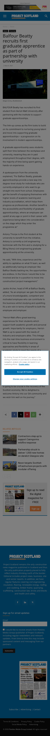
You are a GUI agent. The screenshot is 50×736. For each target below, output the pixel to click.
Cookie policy (24, 364)
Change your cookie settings (25, 379)
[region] (25, 368)
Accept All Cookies (25, 372)
